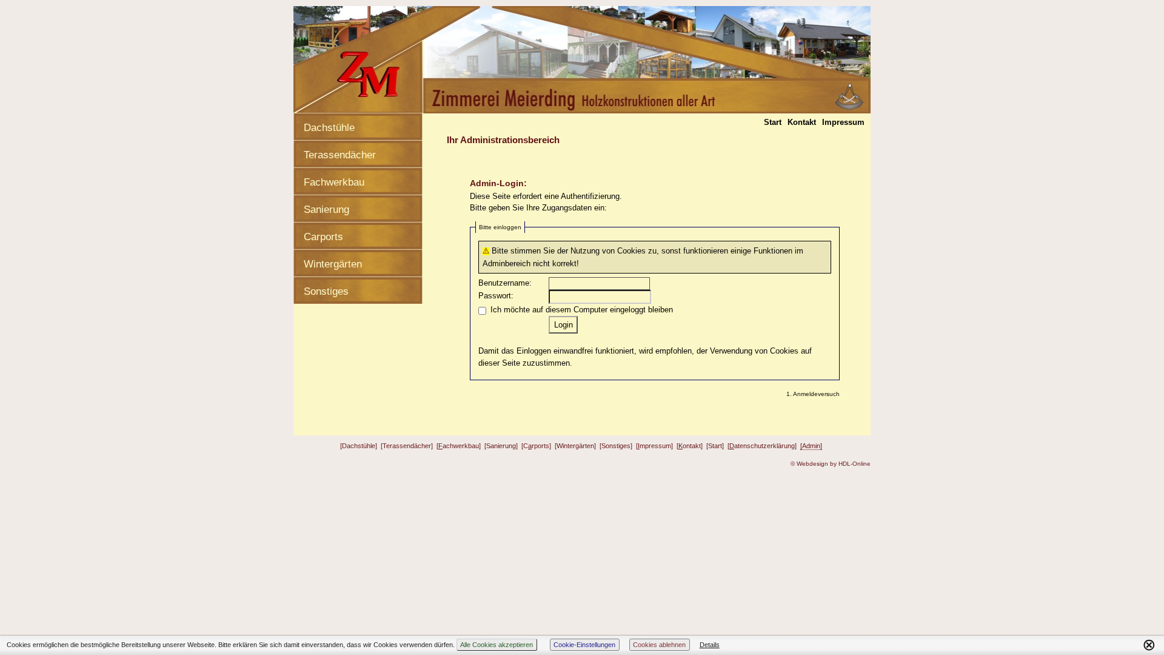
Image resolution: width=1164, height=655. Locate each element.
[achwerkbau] (458, 445)
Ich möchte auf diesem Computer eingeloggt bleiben (581, 309)
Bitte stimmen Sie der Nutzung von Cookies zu (574, 250)
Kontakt (802, 122)
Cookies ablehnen (659, 644)
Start (772, 122)
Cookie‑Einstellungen (584, 644)
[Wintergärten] (575, 445)
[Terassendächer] (407, 445)
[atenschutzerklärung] (762, 445)
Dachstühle (329, 127)
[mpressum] (654, 445)
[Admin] (811, 445)
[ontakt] (690, 445)
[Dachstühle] (358, 445)
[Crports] (536, 445)
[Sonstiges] (616, 445)
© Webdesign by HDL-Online (831, 463)
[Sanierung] (501, 445)
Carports (323, 237)
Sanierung (326, 209)
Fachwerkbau (334, 182)
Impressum (843, 122)
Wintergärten (333, 264)
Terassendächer (340, 155)
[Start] (715, 445)
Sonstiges (326, 291)
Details (710, 644)
